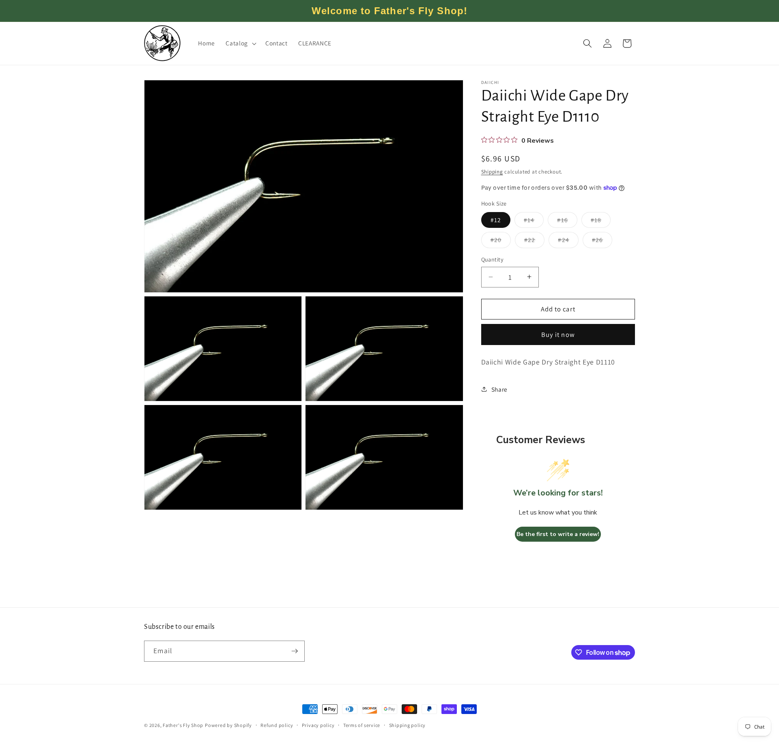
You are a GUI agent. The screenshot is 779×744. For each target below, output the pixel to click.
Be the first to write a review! (557, 534)
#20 (501, 241)
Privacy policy (318, 725)
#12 (496, 219)
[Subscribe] (294, 651)
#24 (568, 241)
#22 (534, 241)
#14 (534, 221)
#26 (602, 241)
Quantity (492, 259)
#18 (601, 221)
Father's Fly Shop (183, 725)
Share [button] (499, 389)
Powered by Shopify (228, 725)
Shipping (492, 171)
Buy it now (558, 334)
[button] (240, 43)
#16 (567, 221)
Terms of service (361, 725)
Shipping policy (407, 725)
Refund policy (276, 725)
